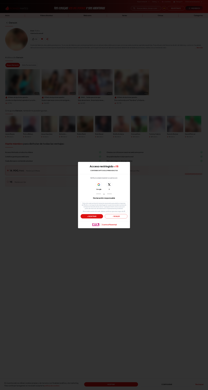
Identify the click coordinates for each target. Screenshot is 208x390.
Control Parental (109, 224)
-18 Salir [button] (116, 216)
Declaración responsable (104, 198)
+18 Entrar (91, 216)
